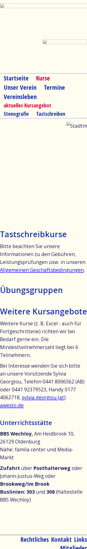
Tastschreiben (50, 113)
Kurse (43, 78)
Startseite (16, 78)
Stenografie (16, 113)
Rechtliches (34, 539)
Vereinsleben (20, 96)
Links (80, 539)
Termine (54, 87)
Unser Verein (20, 87)
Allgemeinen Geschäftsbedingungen (42, 270)
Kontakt (61, 539)
